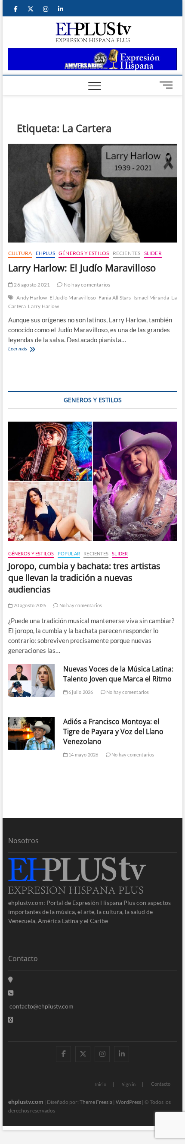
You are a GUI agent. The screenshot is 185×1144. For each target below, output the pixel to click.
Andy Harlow (31, 297)
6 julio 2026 (80, 692)
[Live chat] (10, 1019)
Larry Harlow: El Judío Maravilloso (82, 267)
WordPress (128, 1102)
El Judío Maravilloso (72, 297)
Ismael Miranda (151, 297)
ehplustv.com (25, 1101)
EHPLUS (45, 253)
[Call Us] (10, 992)
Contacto (160, 1084)
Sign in (129, 1084)
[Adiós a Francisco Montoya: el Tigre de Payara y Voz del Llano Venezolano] (31, 733)
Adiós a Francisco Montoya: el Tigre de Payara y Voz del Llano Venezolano (113, 731)
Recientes (127, 253)
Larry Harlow (43, 306)
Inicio (100, 1084)
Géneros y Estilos (84, 253)
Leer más (30, 349)
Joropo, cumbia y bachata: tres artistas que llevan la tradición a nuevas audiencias (84, 577)
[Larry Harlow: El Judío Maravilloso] (92, 193)
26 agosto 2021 (31, 284)
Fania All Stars (115, 297)
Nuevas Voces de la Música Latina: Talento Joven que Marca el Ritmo (118, 674)
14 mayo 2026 (83, 754)
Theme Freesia (96, 1102)
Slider (153, 253)
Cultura (20, 253)
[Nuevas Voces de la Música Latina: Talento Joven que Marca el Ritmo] (31, 680)
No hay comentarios (86, 284)
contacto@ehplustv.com (41, 1006)
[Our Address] (10, 979)
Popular (69, 553)
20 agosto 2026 (29, 605)
